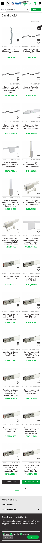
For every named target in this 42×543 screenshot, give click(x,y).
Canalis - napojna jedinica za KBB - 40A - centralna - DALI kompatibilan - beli (31, 241)
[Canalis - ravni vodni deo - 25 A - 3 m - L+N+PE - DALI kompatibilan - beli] (11, 452)
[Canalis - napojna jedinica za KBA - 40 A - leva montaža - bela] (31, 187)
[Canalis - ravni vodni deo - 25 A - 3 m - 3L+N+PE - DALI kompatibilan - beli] (11, 377)
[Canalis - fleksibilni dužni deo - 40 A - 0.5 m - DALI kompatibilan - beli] (11, 74)
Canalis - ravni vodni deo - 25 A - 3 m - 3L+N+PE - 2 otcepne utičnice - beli (10, 316)
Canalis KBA (4, 46)
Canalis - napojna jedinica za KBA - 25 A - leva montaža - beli (31, 126)
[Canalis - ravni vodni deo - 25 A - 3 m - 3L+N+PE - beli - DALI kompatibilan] (31, 339)
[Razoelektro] (21, 3)
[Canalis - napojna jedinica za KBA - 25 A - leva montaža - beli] (31, 112)
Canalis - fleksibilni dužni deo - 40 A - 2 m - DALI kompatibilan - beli (10, 126)
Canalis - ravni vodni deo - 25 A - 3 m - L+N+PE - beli (31, 391)
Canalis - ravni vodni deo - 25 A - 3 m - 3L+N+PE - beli (31, 316)
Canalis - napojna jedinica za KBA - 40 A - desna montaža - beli (31, 164)
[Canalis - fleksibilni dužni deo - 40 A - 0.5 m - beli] (31, 36)
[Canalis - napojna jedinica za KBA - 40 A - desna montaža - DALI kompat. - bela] (11, 187)
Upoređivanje (10, 482)
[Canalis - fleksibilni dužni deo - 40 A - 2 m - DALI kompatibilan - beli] (11, 112)
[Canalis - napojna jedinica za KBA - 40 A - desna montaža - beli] (31, 150)
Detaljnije (5, 529)
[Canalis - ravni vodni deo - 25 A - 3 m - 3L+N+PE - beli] (31, 301)
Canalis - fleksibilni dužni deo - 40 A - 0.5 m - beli (31, 51)
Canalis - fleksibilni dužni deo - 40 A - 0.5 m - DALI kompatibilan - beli (10, 89)
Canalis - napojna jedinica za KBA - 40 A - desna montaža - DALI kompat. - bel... (10, 203)
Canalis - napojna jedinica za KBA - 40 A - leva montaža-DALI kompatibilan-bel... (10, 241)
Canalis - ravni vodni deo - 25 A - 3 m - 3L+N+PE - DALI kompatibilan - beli (10, 392)
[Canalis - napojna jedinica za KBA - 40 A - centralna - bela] (11, 150)
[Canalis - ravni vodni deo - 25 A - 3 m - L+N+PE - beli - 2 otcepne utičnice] (31, 415)
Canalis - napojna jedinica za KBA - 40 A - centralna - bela (10, 164)
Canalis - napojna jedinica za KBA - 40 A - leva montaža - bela (31, 202)
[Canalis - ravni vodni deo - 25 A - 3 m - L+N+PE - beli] (31, 377)
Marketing (26, 534)
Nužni (7, 534)
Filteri (35, 10)
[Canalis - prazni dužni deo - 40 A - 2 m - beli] (11, 263)
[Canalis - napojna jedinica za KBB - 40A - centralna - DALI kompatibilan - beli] (31, 225)
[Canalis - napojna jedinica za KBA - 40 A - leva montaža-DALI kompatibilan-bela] (11, 225)
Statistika (15, 534)
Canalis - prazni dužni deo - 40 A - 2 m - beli (11, 277)
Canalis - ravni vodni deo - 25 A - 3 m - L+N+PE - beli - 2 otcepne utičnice (31, 430)
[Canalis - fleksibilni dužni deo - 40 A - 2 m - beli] (31, 74)
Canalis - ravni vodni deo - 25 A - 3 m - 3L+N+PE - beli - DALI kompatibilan (31, 354)
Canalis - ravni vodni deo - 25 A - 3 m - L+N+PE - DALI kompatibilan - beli (10, 468)
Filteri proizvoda (31, 482)
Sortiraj (3, 9)
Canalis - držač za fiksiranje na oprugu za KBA (10, 51)
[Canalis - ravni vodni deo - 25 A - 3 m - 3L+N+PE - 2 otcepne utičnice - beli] (11, 301)
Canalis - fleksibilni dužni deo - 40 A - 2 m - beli (31, 89)
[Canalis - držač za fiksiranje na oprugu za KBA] (11, 36)
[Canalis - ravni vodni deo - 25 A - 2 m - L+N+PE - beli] (31, 263)
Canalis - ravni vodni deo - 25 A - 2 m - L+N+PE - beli (31, 278)
